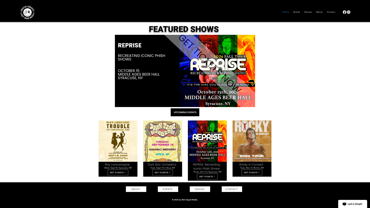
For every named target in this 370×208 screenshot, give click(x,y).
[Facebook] (344, 12)
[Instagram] (348, 12)
